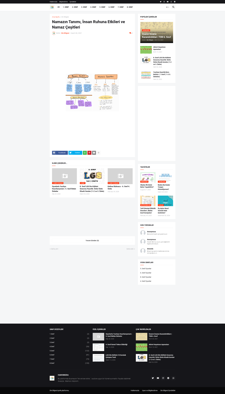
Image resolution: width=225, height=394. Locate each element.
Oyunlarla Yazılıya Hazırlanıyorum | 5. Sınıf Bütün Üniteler (64, 188)
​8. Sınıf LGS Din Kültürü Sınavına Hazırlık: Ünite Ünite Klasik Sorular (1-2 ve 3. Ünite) (92, 188)
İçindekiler (73, 2)
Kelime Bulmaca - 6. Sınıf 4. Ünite (119, 187)
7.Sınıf (69, 359)
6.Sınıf (69, 355)
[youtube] (168, 2)
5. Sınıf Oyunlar (145, 269)
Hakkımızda (53, 2)
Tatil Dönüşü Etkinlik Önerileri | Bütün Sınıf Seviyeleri (148, 210)
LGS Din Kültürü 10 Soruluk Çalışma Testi (116, 356)
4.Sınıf (69, 346)
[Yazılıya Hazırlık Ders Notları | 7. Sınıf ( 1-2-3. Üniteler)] (146, 75)
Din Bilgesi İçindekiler (167, 390)
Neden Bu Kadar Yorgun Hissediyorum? (164, 187)
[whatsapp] (171, 2)
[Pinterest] (89, 153)
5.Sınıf (69, 351)
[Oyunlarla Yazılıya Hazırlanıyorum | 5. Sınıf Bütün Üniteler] (98, 336)
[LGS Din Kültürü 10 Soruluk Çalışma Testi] (98, 358)
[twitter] (160, 2)
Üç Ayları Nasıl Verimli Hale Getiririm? (163, 210)
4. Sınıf (93, 7)
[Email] (94, 153)
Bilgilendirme (63, 2)
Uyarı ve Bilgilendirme (150, 390)
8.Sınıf (69, 363)
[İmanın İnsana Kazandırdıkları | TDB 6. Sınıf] (141, 336)
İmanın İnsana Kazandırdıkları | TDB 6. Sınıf (160, 335)
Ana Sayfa (56, 17)
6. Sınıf (111, 7)
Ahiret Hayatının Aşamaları (159, 48)
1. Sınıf (66, 7)
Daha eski (130, 249)
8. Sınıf (130, 7)
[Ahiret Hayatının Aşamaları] (146, 50)
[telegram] (174, 2)
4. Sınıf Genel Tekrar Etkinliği (116, 344)
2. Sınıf (75, 7)
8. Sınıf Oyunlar (145, 277)
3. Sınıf (84, 7)
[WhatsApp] (85, 153)
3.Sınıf (69, 342)
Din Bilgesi (65, 17)
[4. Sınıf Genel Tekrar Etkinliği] (98, 347)
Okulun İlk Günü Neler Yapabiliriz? (147, 186)
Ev (59, 7)
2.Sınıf (69, 338)
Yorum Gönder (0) (92, 240)
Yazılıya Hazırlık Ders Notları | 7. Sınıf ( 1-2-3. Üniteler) (162, 74)
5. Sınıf (102, 7)
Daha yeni (54, 249)
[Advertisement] (92, 54)
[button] (168, 7)
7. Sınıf (121, 7)
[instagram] (164, 2)
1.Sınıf (69, 334)
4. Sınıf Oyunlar (145, 281)
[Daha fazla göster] (99, 153)
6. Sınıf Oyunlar (145, 273)
